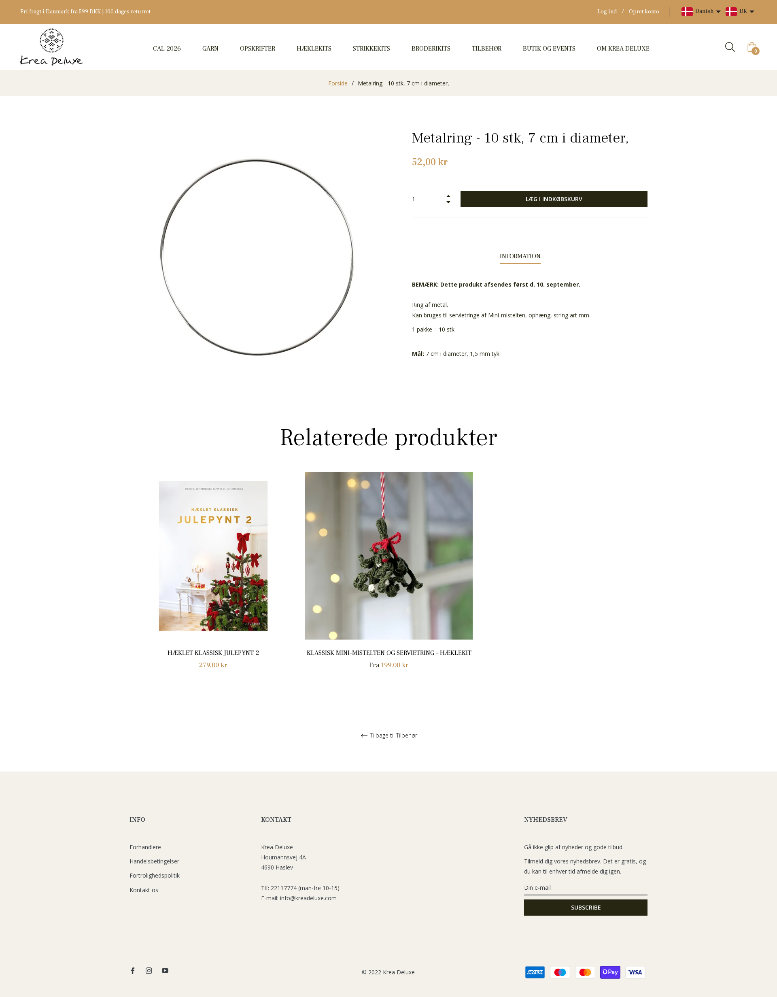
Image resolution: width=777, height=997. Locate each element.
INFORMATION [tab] (520, 256)
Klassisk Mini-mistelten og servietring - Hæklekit (389, 653)
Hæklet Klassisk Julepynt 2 (213, 653)
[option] (213, 580)
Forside (338, 83)
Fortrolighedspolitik (155, 875)
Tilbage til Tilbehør (393, 735)
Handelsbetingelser (154, 861)
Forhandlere (145, 847)
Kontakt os (144, 890)
